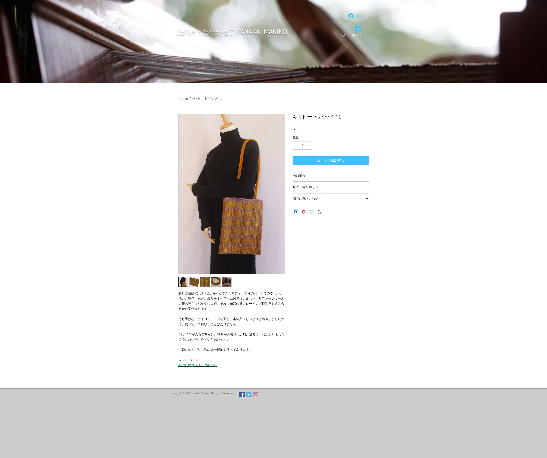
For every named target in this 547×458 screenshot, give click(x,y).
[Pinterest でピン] (303, 211)
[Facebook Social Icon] (242, 394)
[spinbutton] (302, 145)
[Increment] (309, 145)
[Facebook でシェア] (295, 211)
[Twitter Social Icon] (248, 394)
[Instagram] (255, 394)
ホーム (183, 99)
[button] (358, 27)
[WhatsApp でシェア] (311, 211)
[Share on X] (319, 211)
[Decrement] (296, 145)
